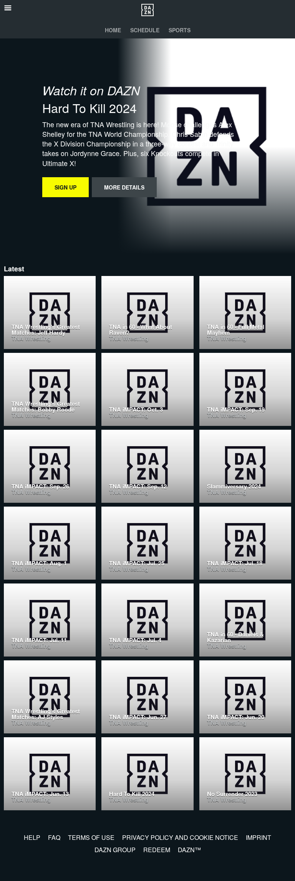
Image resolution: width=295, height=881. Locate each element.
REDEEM (156, 849)
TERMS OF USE (91, 837)
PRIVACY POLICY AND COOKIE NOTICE (180, 837)
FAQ (54, 837)
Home (113, 30)
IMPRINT (258, 837)
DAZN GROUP (115, 849)
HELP (32, 837)
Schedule (144, 30)
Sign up (65, 187)
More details (124, 187)
